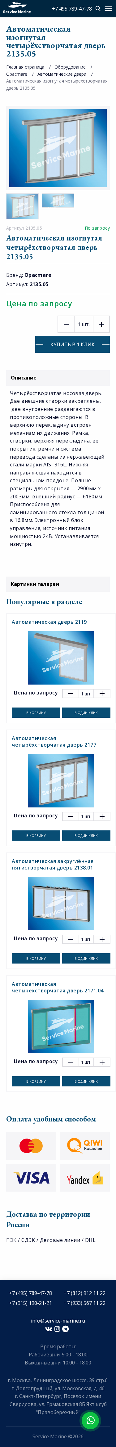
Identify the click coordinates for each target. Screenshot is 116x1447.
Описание (24, 377)
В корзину (36, 712)
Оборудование (70, 67)
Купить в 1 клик (72, 344)
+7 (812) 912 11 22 (84, 1293)
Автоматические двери (61, 74)
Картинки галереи (35, 584)
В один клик (86, 712)
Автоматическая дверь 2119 (49, 621)
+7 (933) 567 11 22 (84, 1303)
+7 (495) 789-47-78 (30, 1293)
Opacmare (16, 74)
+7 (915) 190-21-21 (30, 1303)
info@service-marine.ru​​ (58, 1320)
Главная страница (25, 67)
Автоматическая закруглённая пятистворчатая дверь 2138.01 (53, 864)
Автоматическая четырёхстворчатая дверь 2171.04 (58, 987)
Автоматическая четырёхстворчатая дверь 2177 (54, 741)
